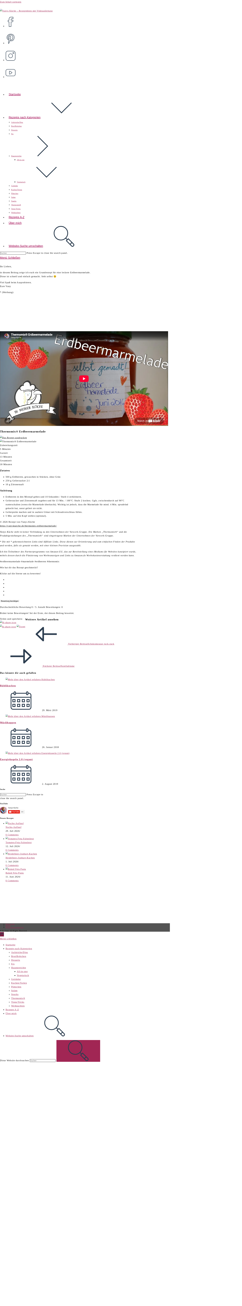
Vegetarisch (23, 975)
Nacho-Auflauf (13, 827)
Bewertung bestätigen (9, 601)
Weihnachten (18, 1006)
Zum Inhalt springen (10, 2)
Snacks (15, 994)
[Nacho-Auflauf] (15, 823)
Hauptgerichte (18, 967)
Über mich (11, 1013)
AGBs (8, 926)
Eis (13, 964)
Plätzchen (16, 987)
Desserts (15, 960)
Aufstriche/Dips (19, 952)
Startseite (10, 945)
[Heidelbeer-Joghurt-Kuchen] (21, 854)
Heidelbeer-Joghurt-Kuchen (20, 858)
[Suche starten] (78, 1051)
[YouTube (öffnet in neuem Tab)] (12, 71)
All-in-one (22, 971)
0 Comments (12, 835)
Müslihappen (8, 722)
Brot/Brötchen (18, 956)
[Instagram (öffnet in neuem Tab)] (12, 54)
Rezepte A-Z (12, 1009)
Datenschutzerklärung (15, 927)
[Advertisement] (23, 902)
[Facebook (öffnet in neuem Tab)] (12, 20)
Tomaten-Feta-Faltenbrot (19, 842)
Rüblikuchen (8, 685)
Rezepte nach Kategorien (19, 948)
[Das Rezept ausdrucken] (13, 438)
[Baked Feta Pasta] (16, 869)
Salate (14, 990)
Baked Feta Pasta (15, 873)
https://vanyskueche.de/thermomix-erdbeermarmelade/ (28, 526)
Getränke (16, 979)
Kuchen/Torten (19, 983)
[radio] (71, 579)
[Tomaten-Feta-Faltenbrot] (20, 838)
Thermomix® (18, 998)
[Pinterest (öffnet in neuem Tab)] (12, 37)
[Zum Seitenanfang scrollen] (2, 934)
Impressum (10, 924)
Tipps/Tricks (17, 1002)
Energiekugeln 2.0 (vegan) (16, 759)
